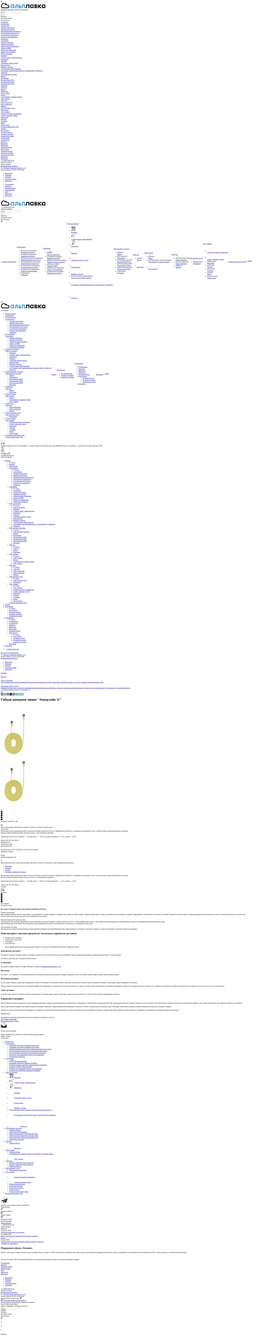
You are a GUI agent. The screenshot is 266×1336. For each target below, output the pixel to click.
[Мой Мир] (8, 694)
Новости (4, 1228)
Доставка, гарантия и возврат (15, 872)
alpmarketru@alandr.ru (9, 166)
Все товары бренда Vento (9, 1021)
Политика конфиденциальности (14, 1300)
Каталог (12, 464)
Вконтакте (8, 173)
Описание (8, 866)
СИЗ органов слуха (20, 580)
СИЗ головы (17, 558)
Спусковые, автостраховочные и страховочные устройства (103, 688)
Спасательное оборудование (72, 688)
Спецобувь (17, 490)
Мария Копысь (6, 1223)
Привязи (4, 688)
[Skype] (19, 694)
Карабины (31, 688)
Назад (13, 462)
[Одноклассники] (5, 694)
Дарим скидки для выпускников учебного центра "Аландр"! (22, 1242)
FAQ (2, 1270)
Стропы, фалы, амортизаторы (17, 688)
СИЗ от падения (19, 507)
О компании (13, 621)
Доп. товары (17, 588)
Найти (3, 1310)
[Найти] (2, 14)
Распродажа (5, 682)
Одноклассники (10, 179)
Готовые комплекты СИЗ (94, 682)
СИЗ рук (16, 548)
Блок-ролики (45, 688)
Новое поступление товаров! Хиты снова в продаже (19, 1236)
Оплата (7, 870)
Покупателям (5, 1269)
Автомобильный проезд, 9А (51, 966)
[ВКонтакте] (2, 694)
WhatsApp (8, 181)
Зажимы (38, 688)
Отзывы (8, 868)
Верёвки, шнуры (56, 688)
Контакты (4, 1274)
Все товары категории (9, 1019)
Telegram (8, 175)
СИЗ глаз (16, 569)
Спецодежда (17, 472)
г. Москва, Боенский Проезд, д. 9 (13, 168)
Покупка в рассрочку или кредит (12, 1232)
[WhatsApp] (16, 694)
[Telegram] (22, 694)
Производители (6, 1267)
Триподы (127, 688)
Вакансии (4, 1272)
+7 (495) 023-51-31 (7, 160)
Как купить (13, 610)
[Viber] (13, 694)
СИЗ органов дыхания (21, 532)
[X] (11, 694)
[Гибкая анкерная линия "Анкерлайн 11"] (16, 755)
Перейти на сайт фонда (9, 1243)
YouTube (8, 177)
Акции (3, 1238)
